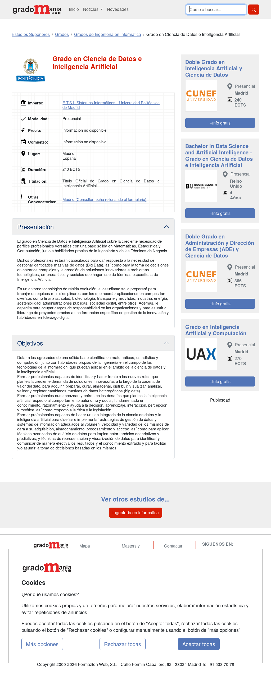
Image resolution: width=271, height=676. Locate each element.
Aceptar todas (198, 644)
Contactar (173, 546)
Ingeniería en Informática (135, 512)
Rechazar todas (122, 644)
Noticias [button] (91, 9)
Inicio (74, 9)
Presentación (35, 226)
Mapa (84, 546)
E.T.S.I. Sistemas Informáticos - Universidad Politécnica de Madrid (111, 105)
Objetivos (30, 342)
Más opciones (42, 644)
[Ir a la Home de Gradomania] (51, 545)
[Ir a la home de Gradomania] (37, 9)
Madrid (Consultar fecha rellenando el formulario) (104, 199)
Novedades (118, 9)
